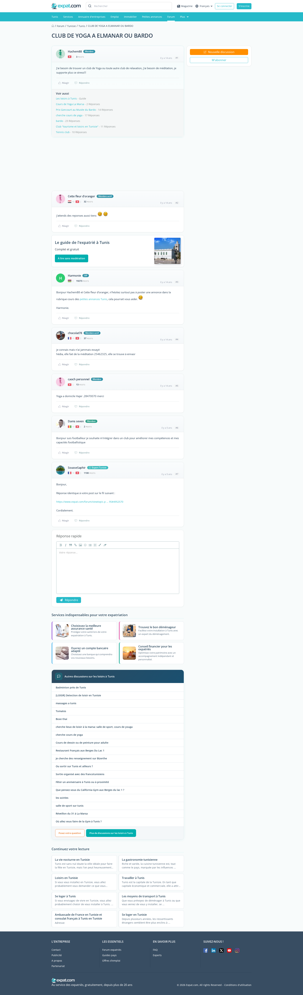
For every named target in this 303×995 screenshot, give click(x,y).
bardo (59, 121)
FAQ (155, 949)
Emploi (115, 16)
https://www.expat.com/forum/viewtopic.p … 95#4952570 (89, 501)
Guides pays (109, 955)
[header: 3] (94, 545)
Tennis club (63, 132)
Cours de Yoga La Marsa (70, 104)
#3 (177, 281)
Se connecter (224, 6)
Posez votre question (70, 833)
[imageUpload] (80, 545)
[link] (75, 545)
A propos (57, 960)
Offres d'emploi (111, 960)
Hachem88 (75, 51)
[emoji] (84, 545)
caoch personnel (78, 379)
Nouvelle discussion (221, 52)
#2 (177, 202)
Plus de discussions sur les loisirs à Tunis (111, 833)
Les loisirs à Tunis (66, 98)
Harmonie (74, 275)
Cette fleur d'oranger (81, 196)
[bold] (60, 545)
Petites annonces (152, 16)
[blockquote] (70, 545)
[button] (99, 545)
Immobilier (130, 16)
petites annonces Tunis (93, 299)
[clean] (104, 545)
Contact (56, 949)
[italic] (65, 545)
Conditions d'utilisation (237, 985)
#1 (177, 57)
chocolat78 (75, 333)
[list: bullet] (89, 545)
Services (68, 16)
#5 (177, 385)
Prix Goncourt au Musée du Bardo (76, 109)
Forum (171, 16)
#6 (177, 427)
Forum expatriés (111, 949)
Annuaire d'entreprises (91, 16)
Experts (157, 955)
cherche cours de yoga (69, 115)
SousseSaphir (77, 467)
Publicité (57, 955)
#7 (177, 474)
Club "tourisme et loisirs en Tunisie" (77, 126)
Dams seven (76, 421)
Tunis (55, 16)
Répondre (84, 82)
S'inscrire (244, 6)
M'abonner (219, 60)
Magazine (187, 6)
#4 (177, 339)
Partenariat (58, 966)
